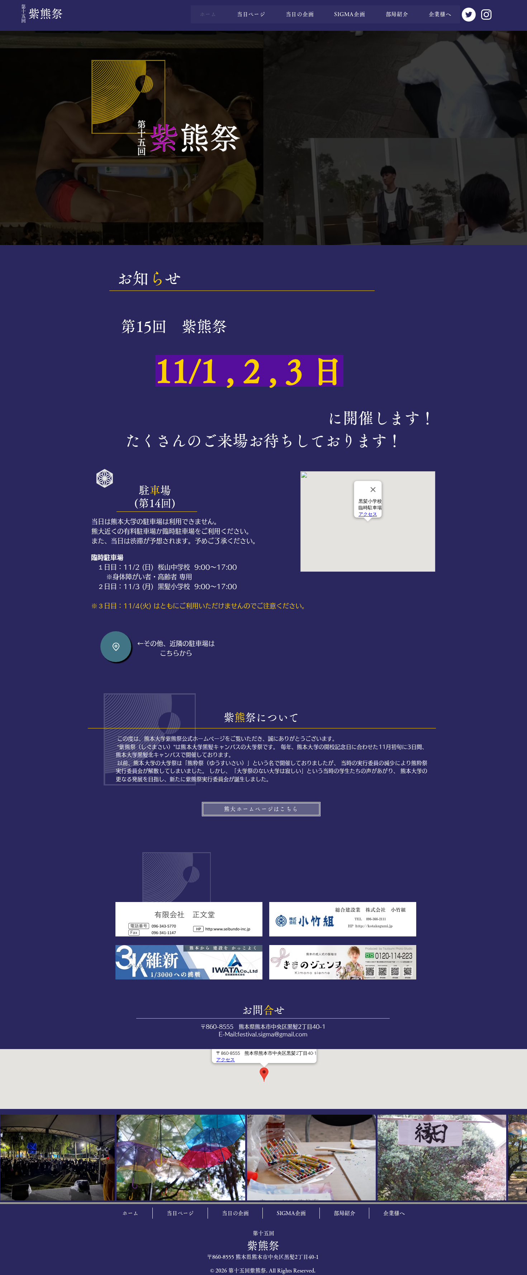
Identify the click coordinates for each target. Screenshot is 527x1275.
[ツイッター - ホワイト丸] (469, 15)
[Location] (115, 646)
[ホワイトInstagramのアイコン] (486, 15)
